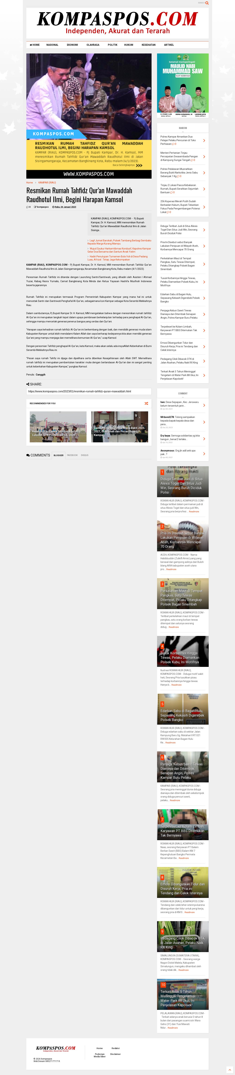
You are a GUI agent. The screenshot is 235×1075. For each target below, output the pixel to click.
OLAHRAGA (93, 44)
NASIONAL (52, 44)
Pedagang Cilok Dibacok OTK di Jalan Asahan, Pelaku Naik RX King (183, 942)
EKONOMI (72, 44)
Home (29, 182)
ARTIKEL (169, 44)
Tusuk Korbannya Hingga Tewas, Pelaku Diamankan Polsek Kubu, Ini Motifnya (180, 657)
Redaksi (116, 1048)
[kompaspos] (117, 37)
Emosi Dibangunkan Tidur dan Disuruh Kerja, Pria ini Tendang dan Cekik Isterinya (183, 888)
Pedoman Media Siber (100, 1055)
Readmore (194, 511)
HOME (36, 44)
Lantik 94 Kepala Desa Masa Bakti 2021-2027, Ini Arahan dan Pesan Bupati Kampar (119, 431)
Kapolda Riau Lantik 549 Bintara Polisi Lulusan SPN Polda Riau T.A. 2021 (56, 433)
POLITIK (112, 44)
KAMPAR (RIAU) (47, 182)
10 (163, 985)
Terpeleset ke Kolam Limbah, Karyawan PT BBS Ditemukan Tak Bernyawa (183, 830)
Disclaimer (115, 1054)
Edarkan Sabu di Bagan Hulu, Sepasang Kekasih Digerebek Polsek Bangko (182, 715)
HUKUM (128, 44)
